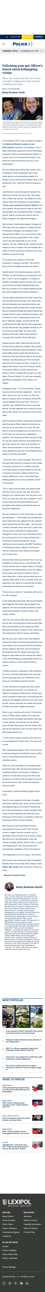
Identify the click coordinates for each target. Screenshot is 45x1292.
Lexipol (18, 1277)
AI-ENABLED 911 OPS (30, 51)
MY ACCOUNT (27, 37)
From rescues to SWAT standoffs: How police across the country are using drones (24, 1032)
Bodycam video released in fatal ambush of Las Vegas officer (23, 1041)
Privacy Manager (9, 1267)
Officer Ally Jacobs (10, 867)
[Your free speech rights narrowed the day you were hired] (37, 1118)
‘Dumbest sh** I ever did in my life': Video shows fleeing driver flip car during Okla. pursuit (15, 1147)
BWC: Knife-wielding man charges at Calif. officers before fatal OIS (15, 1105)
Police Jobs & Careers (10, 1116)
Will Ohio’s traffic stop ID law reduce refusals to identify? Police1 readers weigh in (23, 1067)
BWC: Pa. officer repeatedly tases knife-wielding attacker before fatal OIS (22, 1049)
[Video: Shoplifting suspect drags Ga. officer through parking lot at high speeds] (37, 1087)
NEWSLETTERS (15, 37)
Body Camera (7, 1085)
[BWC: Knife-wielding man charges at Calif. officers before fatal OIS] (37, 1103)
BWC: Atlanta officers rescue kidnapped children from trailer (15, 1132)
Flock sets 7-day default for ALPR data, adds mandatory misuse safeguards (24, 1058)
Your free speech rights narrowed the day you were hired (16, 1119)
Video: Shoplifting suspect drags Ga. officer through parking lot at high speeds (16, 1090)
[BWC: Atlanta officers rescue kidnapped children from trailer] (37, 1131)
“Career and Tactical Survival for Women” (20, 205)
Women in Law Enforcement (14, 875)
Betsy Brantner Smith (13, 92)
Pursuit (5, 1142)
